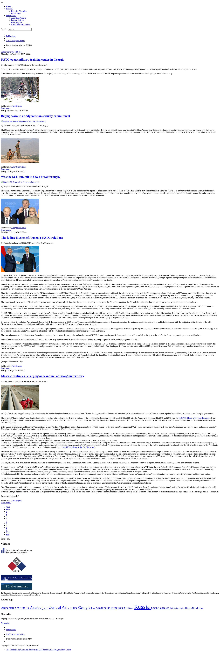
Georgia (84, 607)
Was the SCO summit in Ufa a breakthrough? (30, 176)
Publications (11, 16)
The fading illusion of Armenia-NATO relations (32, 237)
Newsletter (5, 623)
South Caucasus (160, 607)
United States (186, 608)
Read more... (6, 108)
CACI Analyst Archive (20, 25)
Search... (4, 29)
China (74, 607)
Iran (93, 608)
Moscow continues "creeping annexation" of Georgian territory (42, 376)
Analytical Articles (18, 18)
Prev (8, 509)
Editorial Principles (18, 11)
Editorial (9, 9)
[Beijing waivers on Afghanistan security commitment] (23, 121)
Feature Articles (17, 20)
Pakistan (130, 608)
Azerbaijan (39, 607)
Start (8, 507)
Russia (142, 607)
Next (8, 532)
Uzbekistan (197, 608)
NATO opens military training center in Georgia (32, 59)
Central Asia (60, 607)
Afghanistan (9, 607)
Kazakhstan (103, 607)
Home (8, 6)
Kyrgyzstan (118, 607)
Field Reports (16, 22)
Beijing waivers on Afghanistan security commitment (35, 116)
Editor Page (16, 13)
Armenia (23, 607)
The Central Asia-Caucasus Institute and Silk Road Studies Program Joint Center (38, 650)
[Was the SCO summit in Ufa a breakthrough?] (20, 182)
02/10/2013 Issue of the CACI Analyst (193, 418)
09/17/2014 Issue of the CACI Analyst (78, 447)
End (7, 534)
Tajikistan (175, 608)
